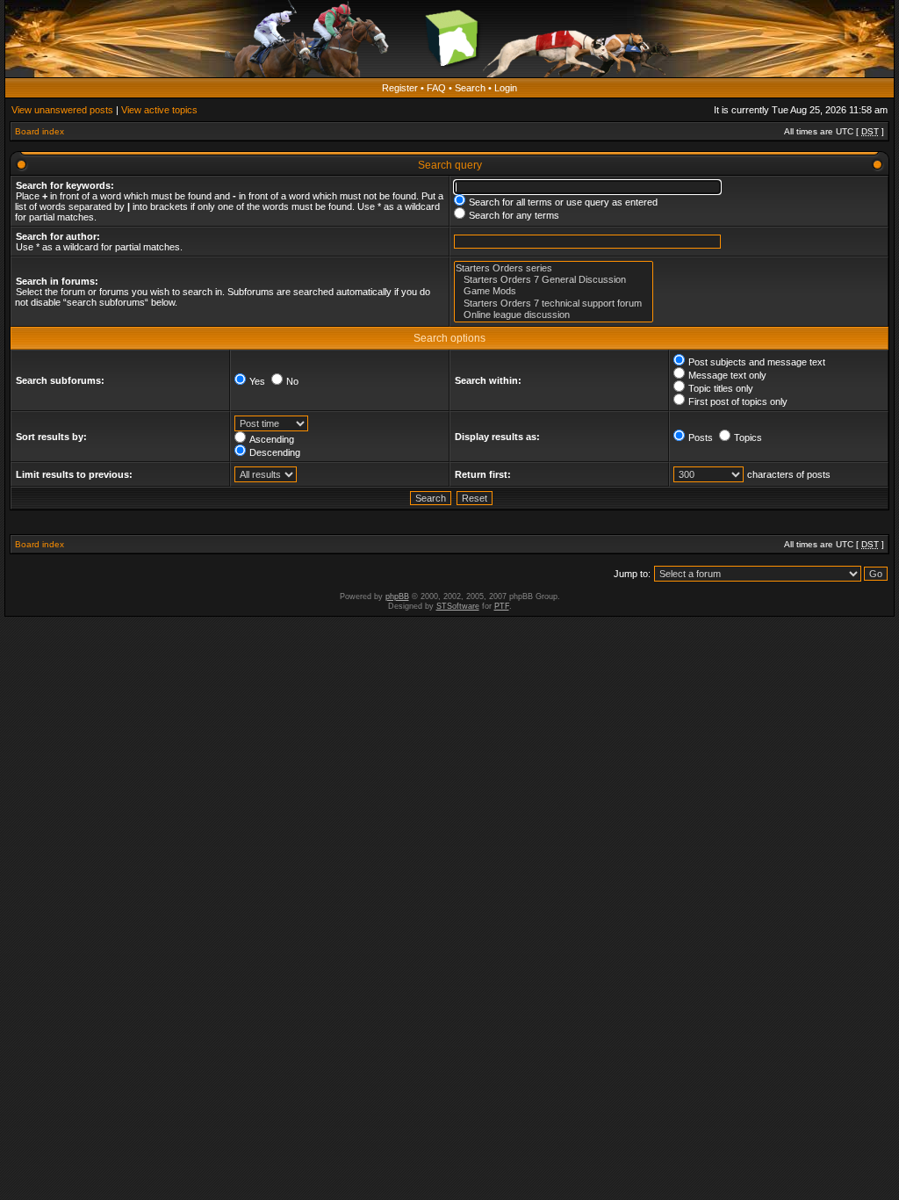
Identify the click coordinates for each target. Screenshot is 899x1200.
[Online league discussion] (553, 315)
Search (470, 88)
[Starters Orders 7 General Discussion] (553, 280)
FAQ (436, 88)
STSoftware (457, 606)
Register (400, 88)
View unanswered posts (62, 110)
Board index (39, 131)
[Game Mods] (553, 291)
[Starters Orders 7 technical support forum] (553, 303)
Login (505, 88)
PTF (501, 606)
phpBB (397, 596)
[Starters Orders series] (553, 268)
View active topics (159, 110)
